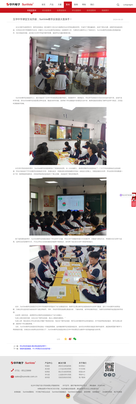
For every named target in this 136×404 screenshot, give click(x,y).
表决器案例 (46, 10)
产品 (51, 4)
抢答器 (47, 377)
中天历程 (82, 369)
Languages (128, 5)
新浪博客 (87, 392)
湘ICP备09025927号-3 (79, 385)
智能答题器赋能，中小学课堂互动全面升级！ (36, 349)
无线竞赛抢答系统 (64, 377)
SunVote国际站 (28, 392)
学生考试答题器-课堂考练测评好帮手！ (33, 346)
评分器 (47, 374)
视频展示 (105, 10)
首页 (43, 4)
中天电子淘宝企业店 (43, 392)
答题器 (47, 366)
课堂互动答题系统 (64, 366)
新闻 (76, 4)
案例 (68, 4)
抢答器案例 (91, 10)
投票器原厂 (96, 392)
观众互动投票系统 (64, 372)
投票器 (47, 372)
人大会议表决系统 (64, 369)
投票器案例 (61, 10)
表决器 (47, 369)
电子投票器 (118, 392)
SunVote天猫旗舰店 (59, 392)
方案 (60, 4)
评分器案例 (76, 10)
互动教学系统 (107, 392)
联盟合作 (82, 372)
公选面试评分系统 (64, 374)
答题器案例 (31, 10)
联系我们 (82, 366)
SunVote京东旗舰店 (75, 392)
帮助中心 (82, 374)
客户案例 (82, 377)
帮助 (84, 4)
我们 (92, 4)
